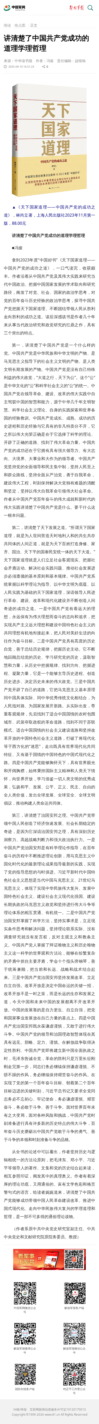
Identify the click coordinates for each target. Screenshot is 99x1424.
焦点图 (20, 25)
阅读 (7, 25)
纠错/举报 (20, 1409)
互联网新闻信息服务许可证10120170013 (58, 1409)
